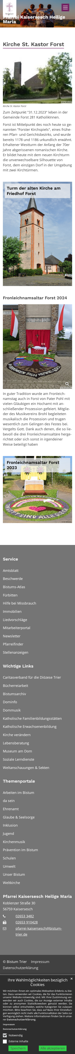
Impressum (9, 1024)
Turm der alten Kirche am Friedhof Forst (34, 191)
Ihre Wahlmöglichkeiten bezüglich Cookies (38, 982)
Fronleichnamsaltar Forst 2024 (35, 297)
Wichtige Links (18, 666)
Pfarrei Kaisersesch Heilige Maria (37, 896)
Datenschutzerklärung (21, 1019)
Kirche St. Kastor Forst (33, 44)
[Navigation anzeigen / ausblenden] (65, 7)
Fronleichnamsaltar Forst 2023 (33, 465)
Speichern (18, 1048)
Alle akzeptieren (53, 1048)
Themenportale (19, 781)
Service (10, 559)
